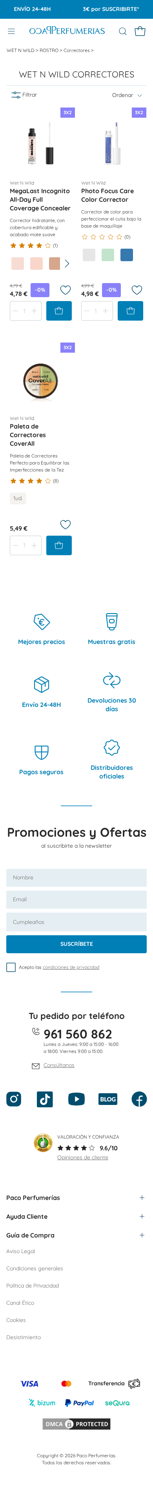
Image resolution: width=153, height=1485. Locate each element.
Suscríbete (76, 943)
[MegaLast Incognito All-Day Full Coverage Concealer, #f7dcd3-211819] (17, 263)
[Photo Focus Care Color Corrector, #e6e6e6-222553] (89, 255)
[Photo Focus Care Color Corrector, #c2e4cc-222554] (108, 255)
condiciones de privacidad (71, 967)
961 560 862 (78, 1034)
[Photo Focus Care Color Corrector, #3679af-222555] (126, 255)
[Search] (123, 31)
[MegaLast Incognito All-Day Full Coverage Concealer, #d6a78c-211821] (55, 263)
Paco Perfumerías (33, 1198)
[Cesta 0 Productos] (140, 31)
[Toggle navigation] (11, 31)
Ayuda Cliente (26, 1216)
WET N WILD (21, 50)
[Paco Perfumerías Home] (67, 31)
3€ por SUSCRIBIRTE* (106, 9)
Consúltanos (59, 1065)
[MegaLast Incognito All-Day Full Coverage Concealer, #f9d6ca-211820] (36, 263)
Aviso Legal (20, 1251)
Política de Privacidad (32, 1285)
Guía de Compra (30, 1235)
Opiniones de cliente (82, 1157)
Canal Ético (20, 1302)
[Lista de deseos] (65, 290)
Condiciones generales (34, 1268)
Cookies (16, 1320)
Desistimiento (23, 1337)
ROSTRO (50, 50)
